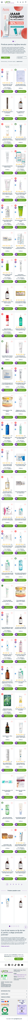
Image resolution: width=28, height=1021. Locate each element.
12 (24, 137)
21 (24, 191)
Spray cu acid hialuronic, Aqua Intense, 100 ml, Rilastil (20, 194)
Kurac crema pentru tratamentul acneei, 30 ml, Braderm (21, 248)
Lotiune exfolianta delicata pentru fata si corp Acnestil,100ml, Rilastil (7, 221)
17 (24, 381)
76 (24, 218)
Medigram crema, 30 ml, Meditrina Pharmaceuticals (20, 411)
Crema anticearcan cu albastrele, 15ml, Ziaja (20, 764)
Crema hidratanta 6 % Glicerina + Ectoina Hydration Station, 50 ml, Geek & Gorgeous (20, 356)
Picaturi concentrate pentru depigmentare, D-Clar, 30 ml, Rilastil (7, 682)
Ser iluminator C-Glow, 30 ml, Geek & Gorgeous (7, 302)
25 (24, 544)
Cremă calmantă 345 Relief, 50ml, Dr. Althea (7, 166)
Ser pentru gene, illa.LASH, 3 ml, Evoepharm (7, 112)
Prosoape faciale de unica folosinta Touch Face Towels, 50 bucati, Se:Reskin (20, 85)
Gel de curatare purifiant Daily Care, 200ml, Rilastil (20, 438)
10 (24, 164)
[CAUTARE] (18, 2)
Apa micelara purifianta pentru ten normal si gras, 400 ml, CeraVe (20, 574)
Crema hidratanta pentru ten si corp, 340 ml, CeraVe (20, 465)
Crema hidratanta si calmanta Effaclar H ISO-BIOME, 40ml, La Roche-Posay (20, 845)
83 (24, 517)
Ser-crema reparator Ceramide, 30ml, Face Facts (7, 601)
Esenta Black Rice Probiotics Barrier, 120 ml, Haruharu (7, 356)
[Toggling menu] (2, 2)
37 (11, 435)
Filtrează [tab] (5, 57)
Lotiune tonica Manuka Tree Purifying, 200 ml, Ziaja (20, 329)
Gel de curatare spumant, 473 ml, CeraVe (20, 682)
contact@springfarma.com (20, 974)
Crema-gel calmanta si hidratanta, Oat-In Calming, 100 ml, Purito (7, 139)
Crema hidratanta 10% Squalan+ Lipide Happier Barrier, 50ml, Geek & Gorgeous (20, 737)
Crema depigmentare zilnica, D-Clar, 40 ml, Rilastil (20, 384)
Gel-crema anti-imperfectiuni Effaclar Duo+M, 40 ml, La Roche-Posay (20, 139)
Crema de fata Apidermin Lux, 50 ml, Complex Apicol (7, 248)
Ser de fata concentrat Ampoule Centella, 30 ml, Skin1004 (7, 492)
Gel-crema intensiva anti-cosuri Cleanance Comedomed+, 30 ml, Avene (20, 166)
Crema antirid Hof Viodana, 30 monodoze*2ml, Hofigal (20, 302)
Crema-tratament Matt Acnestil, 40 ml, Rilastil (7, 465)
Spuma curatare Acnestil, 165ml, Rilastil (7, 275)
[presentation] (25, 926)
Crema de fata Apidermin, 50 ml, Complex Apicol (20, 492)
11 (11, 245)
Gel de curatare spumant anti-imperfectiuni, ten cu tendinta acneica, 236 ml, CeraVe (20, 519)
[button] (10, 926)
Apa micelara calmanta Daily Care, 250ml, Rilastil (20, 655)
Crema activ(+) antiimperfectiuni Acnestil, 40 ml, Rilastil (20, 275)
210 (11, 82)
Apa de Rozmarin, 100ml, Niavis (7, 737)
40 (24, 680)
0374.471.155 (21, 976)
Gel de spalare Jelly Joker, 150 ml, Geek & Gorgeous (7, 194)
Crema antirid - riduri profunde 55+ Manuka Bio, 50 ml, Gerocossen (7, 845)
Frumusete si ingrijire (11, 61)
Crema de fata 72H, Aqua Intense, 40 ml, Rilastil (7, 85)
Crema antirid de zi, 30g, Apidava (7, 411)
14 (24, 435)
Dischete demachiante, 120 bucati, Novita (7, 791)
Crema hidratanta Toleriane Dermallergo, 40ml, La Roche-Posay (20, 547)
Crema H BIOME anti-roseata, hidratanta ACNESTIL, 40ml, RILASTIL (7, 628)
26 (11, 571)
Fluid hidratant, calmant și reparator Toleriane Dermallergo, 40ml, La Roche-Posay (7, 655)
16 (11, 544)
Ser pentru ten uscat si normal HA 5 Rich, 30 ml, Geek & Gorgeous (7, 872)
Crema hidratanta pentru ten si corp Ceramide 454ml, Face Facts (7, 384)
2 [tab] (14, 41)
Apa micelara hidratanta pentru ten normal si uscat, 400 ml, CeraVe (7, 818)
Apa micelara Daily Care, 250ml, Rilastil (7, 438)
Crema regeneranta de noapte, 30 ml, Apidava (20, 601)
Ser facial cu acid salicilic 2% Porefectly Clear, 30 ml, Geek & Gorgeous (20, 628)
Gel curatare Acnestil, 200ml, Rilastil (20, 221)
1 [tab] (13, 41)
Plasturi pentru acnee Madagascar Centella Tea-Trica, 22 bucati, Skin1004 (7, 709)
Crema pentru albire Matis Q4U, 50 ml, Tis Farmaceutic (7, 519)
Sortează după (22, 56)
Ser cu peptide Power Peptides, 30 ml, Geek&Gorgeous (21, 112)
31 (11, 273)
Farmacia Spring (4, 61)
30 (11, 463)
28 (24, 653)
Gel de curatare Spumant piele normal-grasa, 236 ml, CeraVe (7, 574)
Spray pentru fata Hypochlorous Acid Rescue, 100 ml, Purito (7, 329)
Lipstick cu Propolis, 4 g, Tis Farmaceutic (20, 709)
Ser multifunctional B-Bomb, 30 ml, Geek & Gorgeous (20, 872)
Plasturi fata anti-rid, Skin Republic (20, 791)
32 (24, 463)
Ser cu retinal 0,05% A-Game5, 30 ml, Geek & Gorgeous (7, 764)
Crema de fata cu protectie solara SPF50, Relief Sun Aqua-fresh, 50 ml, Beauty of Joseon (20, 818)
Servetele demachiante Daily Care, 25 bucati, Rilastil (7, 547)
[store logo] (6, 2)
